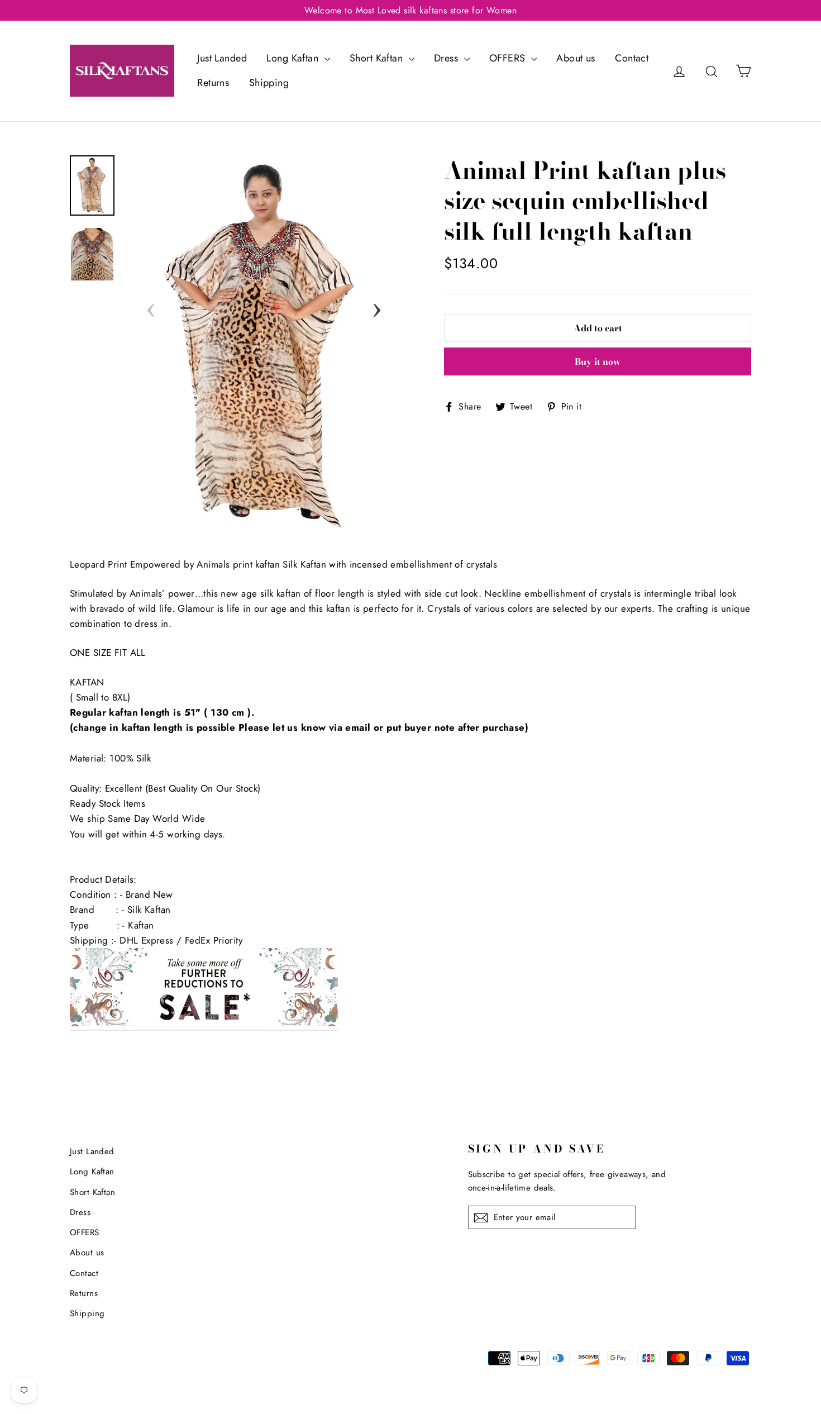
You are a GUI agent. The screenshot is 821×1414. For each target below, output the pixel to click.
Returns (213, 82)
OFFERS (508, 58)
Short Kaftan (378, 58)
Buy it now (597, 361)
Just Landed (222, 58)
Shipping (269, 82)
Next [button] (377, 307)
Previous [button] (151, 307)
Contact (631, 58)
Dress (447, 58)
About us (575, 58)
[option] (264, 345)
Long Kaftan (293, 58)
